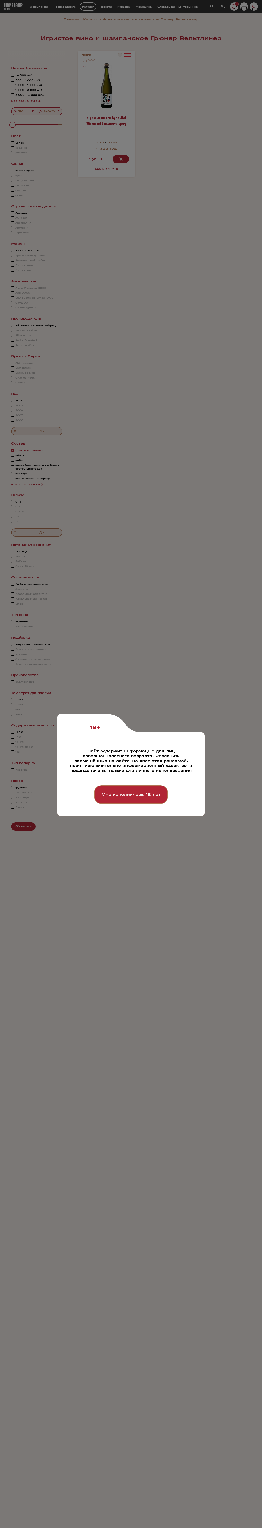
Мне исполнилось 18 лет (131, 794)
